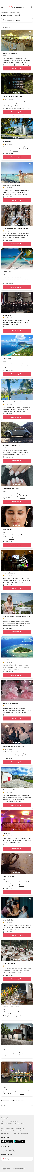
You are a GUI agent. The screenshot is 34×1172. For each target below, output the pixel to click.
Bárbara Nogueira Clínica (11, 489)
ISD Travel (6, 660)
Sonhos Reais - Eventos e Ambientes (15, 228)
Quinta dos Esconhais (10, 53)
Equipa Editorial (5, 1133)
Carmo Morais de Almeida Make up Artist (16, 616)
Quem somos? (17, 1130)
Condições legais (13, 1121)
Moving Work (7, 833)
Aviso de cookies (19, 1123)
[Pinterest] (10, 1150)
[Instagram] (13, 1150)
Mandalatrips (7, 358)
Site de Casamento (23, 1133)
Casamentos (4, 12)
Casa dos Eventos (9, 573)
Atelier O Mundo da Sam (11, 703)
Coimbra (12, 12)
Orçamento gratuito (17, 68)
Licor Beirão (7, 142)
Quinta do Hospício (9, 790)
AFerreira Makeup (9, 920)
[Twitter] (6, 1150)
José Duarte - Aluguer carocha (13, 445)
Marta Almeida (7, 530)
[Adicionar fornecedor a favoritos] (30, 32)
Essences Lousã (8, 1047)
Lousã (3, 1106)
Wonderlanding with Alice (11, 185)
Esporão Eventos (8, 1085)
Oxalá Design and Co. (10, 963)
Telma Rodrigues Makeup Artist (13, 746)
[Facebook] (2, 1150)
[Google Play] (19, 1143)
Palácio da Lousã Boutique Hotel (14, 96)
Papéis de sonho (8, 877)
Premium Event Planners (11, 1007)
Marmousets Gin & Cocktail (12, 402)
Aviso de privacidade (6, 1123)
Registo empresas (6, 1130)
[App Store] (7, 1143)
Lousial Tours (7, 272)
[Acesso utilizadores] (31, 7)
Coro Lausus (7, 315)
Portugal (7, 1159)
